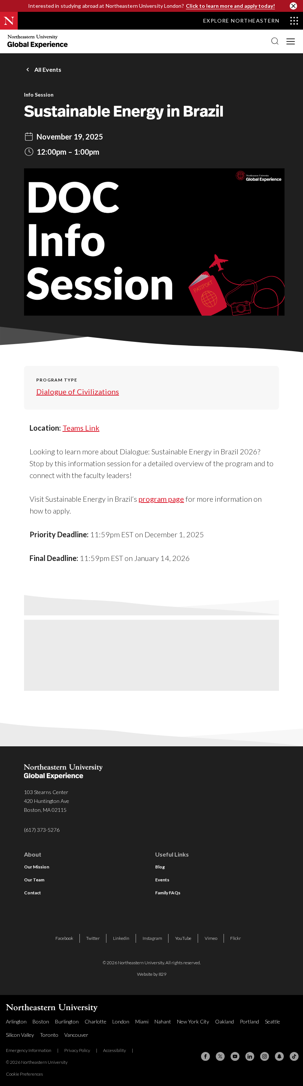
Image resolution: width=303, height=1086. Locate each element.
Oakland (224, 1021)
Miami (142, 1021)
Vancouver (76, 1035)
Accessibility (114, 1050)
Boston (41, 1021)
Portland (249, 1021)
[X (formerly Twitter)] (220, 1056)
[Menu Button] (291, 40)
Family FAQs (167, 892)
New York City (193, 1021)
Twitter (93, 938)
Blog (160, 867)
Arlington (16, 1021)
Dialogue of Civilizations (77, 391)
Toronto (49, 1035)
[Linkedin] (249, 1056)
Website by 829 (151, 974)
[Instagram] (264, 1056)
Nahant (162, 1021)
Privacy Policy (77, 1050)
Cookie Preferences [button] (24, 1074)
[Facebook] (205, 1056)
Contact (32, 892)
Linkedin (121, 938)
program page (161, 498)
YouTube (183, 938)
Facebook (64, 938)
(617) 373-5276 (41, 830)
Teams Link (80, 427)
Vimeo (211, 938)
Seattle (272, 1021)
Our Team (34, 879)
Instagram (152, 938)
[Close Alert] (293, 6)
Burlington (67, 1021)
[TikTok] (294, 1056)
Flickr (235, 938)
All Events (47, 69)
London (120, 1021)
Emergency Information (28, 1050)
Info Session (39, 95)
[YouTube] (235, 1056)
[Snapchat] (279, 1056)
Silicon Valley (20, 1035)
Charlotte (95, 1021)
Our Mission (36, 867)
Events (162, 879)
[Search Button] (274, 41)
